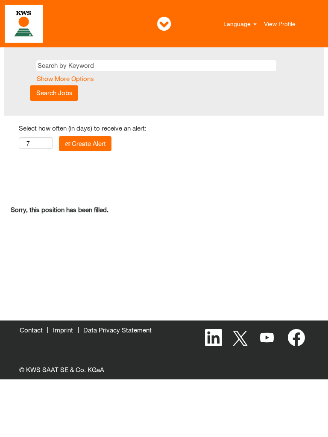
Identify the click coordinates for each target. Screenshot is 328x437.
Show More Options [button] (65, 78)
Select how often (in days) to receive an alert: (82, 128)
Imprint (63, 330)
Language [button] (237, 23)
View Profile (280, 23)
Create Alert (88, 143)
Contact (31, 330)
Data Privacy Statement (117, 330)
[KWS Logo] (23, 23)
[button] (164, 24)
